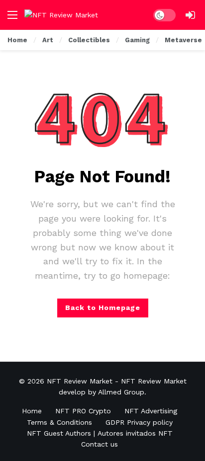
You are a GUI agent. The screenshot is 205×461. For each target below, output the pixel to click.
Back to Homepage (102, 307)
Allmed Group (121, 392)
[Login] (190, 14)
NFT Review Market (79, 381)
